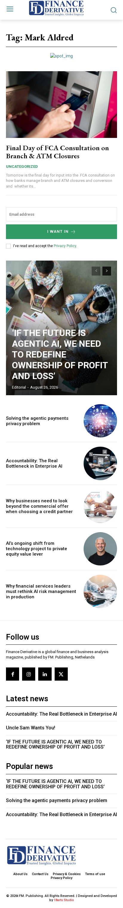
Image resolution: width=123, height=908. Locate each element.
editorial (19, 387)
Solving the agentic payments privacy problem (37, 421)
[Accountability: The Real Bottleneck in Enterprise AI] (100, 463)
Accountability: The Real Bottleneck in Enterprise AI (34, 463)
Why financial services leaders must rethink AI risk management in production (41, 591)
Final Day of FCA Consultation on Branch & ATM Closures (57, 151)
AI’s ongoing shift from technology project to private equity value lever (36, 549)
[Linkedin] (44, 674)
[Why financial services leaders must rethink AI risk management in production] (100, 591)
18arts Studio (64, 900)
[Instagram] (28, 674)
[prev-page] (96, 271)
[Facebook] (12, 674)
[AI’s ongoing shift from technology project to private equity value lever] (100, 549)
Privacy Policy (65, 246)
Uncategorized (22, 166)
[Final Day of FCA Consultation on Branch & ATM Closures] (61, 104)
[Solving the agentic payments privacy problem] (100, 421)
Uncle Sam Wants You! (30, 728)
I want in (58, 231)
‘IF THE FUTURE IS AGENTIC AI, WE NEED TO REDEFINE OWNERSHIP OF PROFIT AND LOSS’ (60, 354)
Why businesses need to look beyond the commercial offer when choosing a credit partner (39, 506)
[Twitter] (61, 674)
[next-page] (106, 271)
